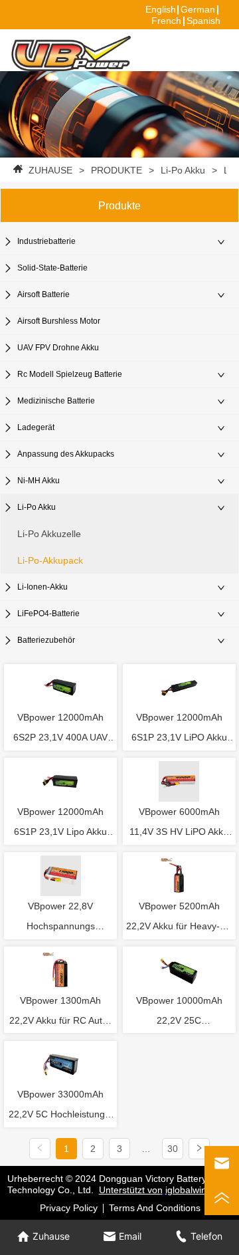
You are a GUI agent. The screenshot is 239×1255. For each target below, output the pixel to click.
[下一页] (199, 1148)
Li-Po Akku (183, 170)
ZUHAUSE (50, 170)
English (160, 9)
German (198, 9)
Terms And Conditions (154, 1207)
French (166, 20)
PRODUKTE (116, 170)
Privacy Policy (69, 1207)
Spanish (203, 20)
